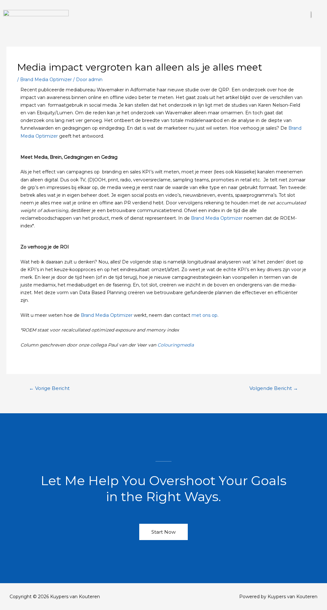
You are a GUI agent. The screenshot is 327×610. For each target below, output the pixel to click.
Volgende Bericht (273, 388)
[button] (185, 14)
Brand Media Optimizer (46, 79)
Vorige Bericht (49, 388)
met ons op (204, 315)
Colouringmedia (176, 345)
